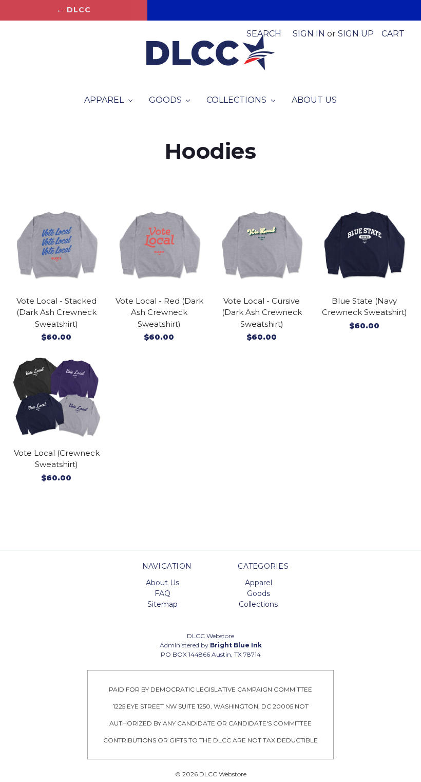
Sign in (309, 34)
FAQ (162, 593)
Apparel (105, 100)
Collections (237, 100)
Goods (166, 100)
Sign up (356, 34)
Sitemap (162, 604)
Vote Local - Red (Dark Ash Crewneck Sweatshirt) (159, 312)
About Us (314, 100)
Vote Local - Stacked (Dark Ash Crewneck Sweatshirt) (56, 312)
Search (263, 34)
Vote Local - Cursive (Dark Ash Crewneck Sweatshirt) (262, 312)
